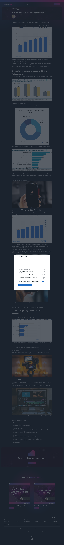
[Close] (48, 257)
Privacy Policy (37, 288)
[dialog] (32, 272)
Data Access (32, 288)
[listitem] (32, 269)
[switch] (43, 271)
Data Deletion (27, 288)
